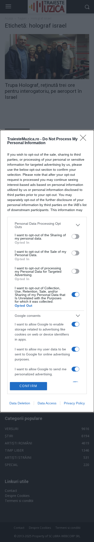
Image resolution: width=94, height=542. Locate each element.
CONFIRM (28, 386)
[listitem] (47, 225)
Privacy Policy (74, 403)
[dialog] (47, 271)
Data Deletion (19, 403)
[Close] (84, 139)
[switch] (75, 236)
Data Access (47, 403)
